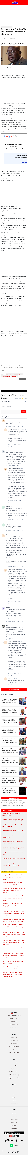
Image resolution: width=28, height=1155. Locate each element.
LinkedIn (14, 1100)
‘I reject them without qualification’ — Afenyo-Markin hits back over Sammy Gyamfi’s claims (13, 913)
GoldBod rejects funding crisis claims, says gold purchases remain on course (13, 865)
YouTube (14, 1088)
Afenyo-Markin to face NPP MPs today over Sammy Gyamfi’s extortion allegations (13, 877)
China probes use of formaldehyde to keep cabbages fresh (13, 837)
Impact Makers (14, 1119)
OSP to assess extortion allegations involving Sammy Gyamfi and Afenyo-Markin (13, 927)
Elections (14, 1128)
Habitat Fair (14, 1116)
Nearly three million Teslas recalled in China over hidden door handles (13, 832)
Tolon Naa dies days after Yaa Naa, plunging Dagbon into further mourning (12, 906)
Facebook (14, 1091)
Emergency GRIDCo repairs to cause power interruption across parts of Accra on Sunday (13, 974)
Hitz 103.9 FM (14, 1043)
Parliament (14, 376)
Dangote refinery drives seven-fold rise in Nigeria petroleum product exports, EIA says (13, 821)
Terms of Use (14, 1024)
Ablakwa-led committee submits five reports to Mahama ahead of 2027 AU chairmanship (13, 942)
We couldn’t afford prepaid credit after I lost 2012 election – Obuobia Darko (14, 949)
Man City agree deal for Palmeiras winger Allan (12, 854)
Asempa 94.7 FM (14, 1046)
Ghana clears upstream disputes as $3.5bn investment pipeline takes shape (14, 968)
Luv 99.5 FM (14, 1050)
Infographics (14, 1103)
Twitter (14, 1094)
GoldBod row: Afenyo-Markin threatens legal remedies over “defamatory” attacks (14, 890)
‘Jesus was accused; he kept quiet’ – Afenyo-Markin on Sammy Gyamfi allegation (13, 898)
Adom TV (14, 1066)
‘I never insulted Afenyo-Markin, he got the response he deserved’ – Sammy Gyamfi (14, 956)
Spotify (15, 1145)
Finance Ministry (6, 376)
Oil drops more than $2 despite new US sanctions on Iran (12, 815)
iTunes (20, 1140)
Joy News (14, 1062)
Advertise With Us (14, 1018)
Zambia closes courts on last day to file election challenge (12, 826)
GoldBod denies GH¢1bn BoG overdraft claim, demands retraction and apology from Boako (14, 935)
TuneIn (11, 1140)
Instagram (14, 1097)
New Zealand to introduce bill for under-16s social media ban (13, 860)
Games (14, 1113)
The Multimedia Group (14, 1015)
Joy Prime (14, 1069)
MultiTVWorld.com (14, 1072)
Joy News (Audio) (14, 1078)
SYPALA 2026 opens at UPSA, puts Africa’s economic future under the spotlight (13, 848)
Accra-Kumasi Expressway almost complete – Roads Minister (12, 883)
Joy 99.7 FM (14, 1037)
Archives (14, 1125)
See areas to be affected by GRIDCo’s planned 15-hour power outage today (13, 920)
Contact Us (14, 1021)
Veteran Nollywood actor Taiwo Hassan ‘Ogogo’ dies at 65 (12, 843)
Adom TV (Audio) (14, 1075)
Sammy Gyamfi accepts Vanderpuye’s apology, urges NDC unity (13, 962)
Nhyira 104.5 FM (14, 1053)
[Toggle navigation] (25, 3)
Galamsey (14, 1122)
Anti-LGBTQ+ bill (18, 374)
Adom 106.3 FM (14, 1040)
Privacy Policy (14, 1027)
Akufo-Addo (9, 374)
